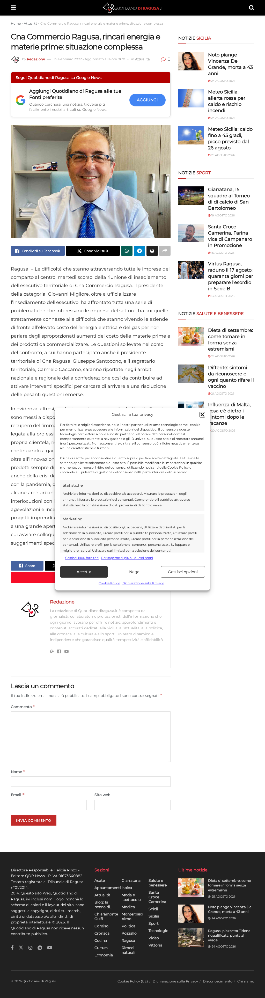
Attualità (30, 23)
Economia (103, 955)
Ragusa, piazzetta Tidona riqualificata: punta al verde (229, 935)
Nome (18, 771)
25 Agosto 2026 (222, 356)
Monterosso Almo (132, 916)
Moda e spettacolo (131, 897)
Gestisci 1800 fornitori (82, 558)
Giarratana (131, 880)
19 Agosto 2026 (222, 215)
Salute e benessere (158, 882)
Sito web (102, 794)
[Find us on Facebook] (12, 948)
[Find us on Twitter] (21, 948)
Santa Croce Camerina (157, 897)
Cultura (101, 947)
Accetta (84, 571)
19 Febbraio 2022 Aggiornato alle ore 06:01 (91, 59)
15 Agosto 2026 (222, 252)
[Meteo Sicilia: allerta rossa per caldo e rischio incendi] (191, 98)
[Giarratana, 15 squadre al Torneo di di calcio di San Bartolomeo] (191, 195)
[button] (202, 414)
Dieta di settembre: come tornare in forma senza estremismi (229, 885)
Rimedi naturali (128, 950)
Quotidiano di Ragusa (39, 981)
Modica (128, 907)
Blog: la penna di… (103, 904)
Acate (99, 880)
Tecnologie (158, 930)
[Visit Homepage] (132, 8)
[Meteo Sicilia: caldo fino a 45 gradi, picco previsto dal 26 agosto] (191, 135)
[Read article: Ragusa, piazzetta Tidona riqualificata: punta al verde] (191, 937)
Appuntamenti (107, 887)
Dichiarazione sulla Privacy (143, 583)
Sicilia (154, 916)
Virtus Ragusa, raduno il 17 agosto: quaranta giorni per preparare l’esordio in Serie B (230, 276)
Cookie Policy (109, 583)
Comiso (101, 926)
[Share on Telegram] (139, 251)
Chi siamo (245, 981)
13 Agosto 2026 (222, 296)
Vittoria (155, 945)
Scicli (153, 909)
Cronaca (101, 933)
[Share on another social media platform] (165, 251)
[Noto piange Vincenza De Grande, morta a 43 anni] (191, 61)
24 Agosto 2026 (222, 81)
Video (154, 938)
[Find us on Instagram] (30, 948)
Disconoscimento (217, 981)
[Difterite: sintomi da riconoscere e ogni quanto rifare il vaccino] (191, 374)
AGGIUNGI (147, 99)
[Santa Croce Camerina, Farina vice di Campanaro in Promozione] (191, 233)
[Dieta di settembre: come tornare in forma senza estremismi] (191, 336)
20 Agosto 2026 (222, 430)
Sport (154, 923)
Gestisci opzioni (183, 571)
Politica (128, 926)
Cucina (100, 940)
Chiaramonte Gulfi (106, 916)
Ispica (127, 887)
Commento (23, 706)
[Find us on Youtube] (49, 948)
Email (18, 794)
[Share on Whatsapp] (126, 251)
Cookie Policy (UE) (132, 981)
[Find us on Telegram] (40, 948)
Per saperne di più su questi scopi (127, 558)
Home (16, 23)
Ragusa (128, 940)
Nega (134, 571)
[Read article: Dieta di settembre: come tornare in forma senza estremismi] (191, 887)
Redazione (36, 59)
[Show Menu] (13, 8)
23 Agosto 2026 (222, 155)
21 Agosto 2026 (222, 393)
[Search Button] (251, 8)
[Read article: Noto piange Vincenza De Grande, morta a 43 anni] (191, 914)
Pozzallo (129, 933)
